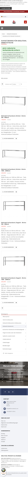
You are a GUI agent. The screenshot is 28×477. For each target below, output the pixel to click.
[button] (16, 138)
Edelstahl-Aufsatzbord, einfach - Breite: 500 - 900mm (13, 116)
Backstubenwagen (5, 459)
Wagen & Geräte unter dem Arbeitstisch (10, 461)
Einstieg (3, 433)
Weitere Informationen (5, 5)
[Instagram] (12, 391)
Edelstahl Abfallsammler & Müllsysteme (18, 459)
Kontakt (3, 441)
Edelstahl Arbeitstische (12, 34)
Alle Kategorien (4, 314)
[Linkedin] (8, 391)
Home (3, 34)
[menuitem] (14, 316)
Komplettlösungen (19, 466)
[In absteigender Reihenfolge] (21, 84)
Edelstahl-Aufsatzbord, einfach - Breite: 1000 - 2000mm (13, 170)
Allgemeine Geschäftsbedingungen (9, 422)
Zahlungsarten (4, 450)
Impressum (3, 426)
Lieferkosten (4, 448)
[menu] (14, 333)
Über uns (3, 421)
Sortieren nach (8, 84)
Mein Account (4, 435)
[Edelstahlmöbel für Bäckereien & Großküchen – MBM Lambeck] (14, 22)
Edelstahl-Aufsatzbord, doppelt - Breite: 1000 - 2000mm (13, 278)
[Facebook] (5, 391)
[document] (14, 5)
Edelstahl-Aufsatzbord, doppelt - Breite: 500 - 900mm (13, 223)
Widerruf (3, 439)
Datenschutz (4, 425)
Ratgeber (3, 437)
